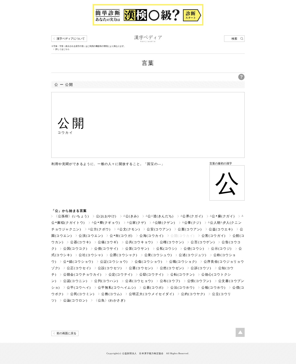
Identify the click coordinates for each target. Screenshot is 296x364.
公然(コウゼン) (172, 268)
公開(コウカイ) (183, 235)
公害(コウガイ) (214, 235)
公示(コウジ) (221, 248)
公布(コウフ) (170, 281)
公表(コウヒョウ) (139, 281)
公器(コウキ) (80, 242)
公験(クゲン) (164, 222)
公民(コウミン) (82, 294)
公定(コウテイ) (120, 274)
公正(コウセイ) (79, 268)
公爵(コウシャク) (123, 255)
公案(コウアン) (190, 229)
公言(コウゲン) (203, 242)
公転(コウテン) (182, 274)
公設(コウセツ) (110, 268)
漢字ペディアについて (71, 38)
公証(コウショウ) (114, 261)
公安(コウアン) (159, 229)
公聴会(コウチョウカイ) (82, 274)
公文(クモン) (128, 229)
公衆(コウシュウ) (158, 255)
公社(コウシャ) (91, 255)
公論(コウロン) (75, 300)
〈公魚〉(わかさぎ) (109, 300)
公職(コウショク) (183, 261)
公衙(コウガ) (121, 235)
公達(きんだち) (160, 216)
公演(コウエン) (91, 235)
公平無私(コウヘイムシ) (117, 287)
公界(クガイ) (192, 216)
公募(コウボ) (153, 287)
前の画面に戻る (66, 333)
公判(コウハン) (106, 281)
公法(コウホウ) (182, 287)
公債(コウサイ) (106, 248)
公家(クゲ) (136, 222)
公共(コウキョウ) (139, 242)
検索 (234, 38)
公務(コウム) (111, 294)
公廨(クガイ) (222, 216)
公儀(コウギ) (108, 242)
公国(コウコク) (75, 248)
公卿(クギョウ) (106, 222)
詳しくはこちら (62, 49)
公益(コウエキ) (221, 229)
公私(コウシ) (166, 248)
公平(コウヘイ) (79, 287)
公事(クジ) (191, 222)
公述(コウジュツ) (192, 255)
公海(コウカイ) (152, 235)
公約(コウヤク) (193, 294)
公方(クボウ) (99, 229)
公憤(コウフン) (199, 281)
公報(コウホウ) (213, 287)
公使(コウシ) (194, 248)
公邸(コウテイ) (151, 274)
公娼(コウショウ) (78, 261)
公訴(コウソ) (201, 268)
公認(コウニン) (75, 281)
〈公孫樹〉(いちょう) (71, 216)
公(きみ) (131, 216)
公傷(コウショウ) (148, 261)
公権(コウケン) (172, 242)
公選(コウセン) (141, 268)
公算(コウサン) (137, 248)
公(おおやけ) (106, 216)
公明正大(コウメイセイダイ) (151, 294)
